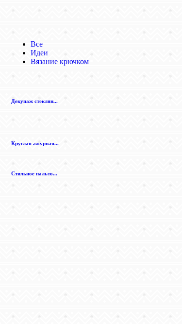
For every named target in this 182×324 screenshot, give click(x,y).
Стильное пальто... (34, 173)
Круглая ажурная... (35, 143)
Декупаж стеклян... (34, 101)
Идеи (39, 53)
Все (37, 44)
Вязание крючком (60, 61)
